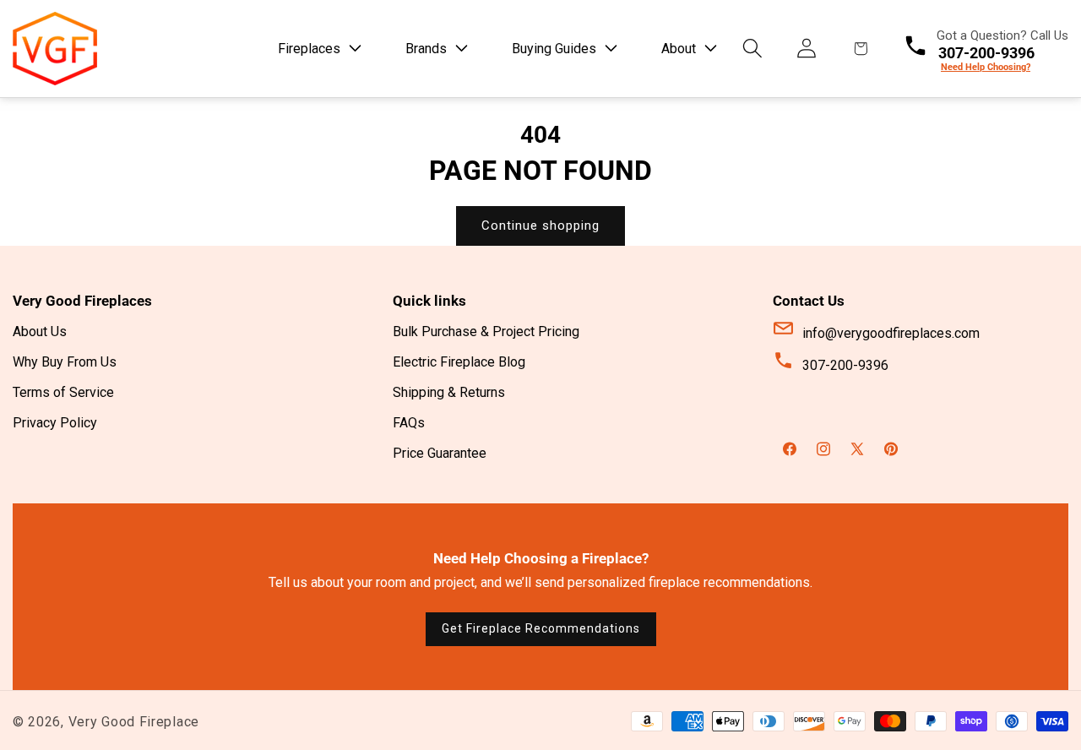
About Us (40, 332)
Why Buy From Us (65, 363)
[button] (320, 48)
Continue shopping (540, 225)
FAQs (409, 424)
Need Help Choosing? (985, 67)
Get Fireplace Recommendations (541, 628)
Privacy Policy (55, 424)
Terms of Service (63, 393)
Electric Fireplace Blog (459, 363)
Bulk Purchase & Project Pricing (486, 332)
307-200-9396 (845, 366)
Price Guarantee (439, 454)
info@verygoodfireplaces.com (891, 334)
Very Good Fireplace (133, 722)
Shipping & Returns (449, 393)
